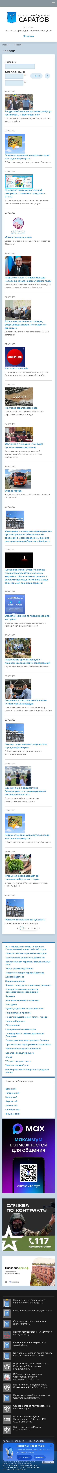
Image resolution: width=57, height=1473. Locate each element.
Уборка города (13, 491)
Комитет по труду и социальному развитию (28, 985)
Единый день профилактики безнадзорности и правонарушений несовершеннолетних (25, 791)
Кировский (11, 1101)
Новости (18, 45)
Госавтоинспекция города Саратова (24, 972)
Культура (10, 996)
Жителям (28, 36)
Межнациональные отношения (21, 1000)
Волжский (10, 1089)
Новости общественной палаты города (26, 1017)
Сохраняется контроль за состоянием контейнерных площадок (26, 702)
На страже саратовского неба (21, 408)
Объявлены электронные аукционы (25, 919)
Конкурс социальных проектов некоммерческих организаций (21, 990)
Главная (6, 45)
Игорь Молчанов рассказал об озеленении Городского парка (22, 877)
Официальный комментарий (20, 1029)
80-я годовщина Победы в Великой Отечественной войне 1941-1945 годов (25, 948)
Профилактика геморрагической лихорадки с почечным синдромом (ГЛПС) (25, 193)
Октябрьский (12, 1109)
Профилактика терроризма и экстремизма (28, 1044)
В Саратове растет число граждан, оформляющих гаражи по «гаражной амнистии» (25, 324)
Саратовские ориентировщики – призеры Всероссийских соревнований (27, 661)
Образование (12, 1025)
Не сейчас (39, 1457)
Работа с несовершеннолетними (23, 1048)
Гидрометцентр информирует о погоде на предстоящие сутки (27, 157)
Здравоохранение (15, 981)
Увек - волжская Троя (16, 1065)
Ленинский (11, 1105)
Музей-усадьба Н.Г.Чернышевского (24, 1008)
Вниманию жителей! (16, 368)
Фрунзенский (12, 1114)
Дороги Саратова (14, 977)
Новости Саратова (15, 1021)
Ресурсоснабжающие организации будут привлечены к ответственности (28, 113)
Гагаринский (12, 1093)
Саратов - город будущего (19, 1053)
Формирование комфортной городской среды (27, 1070)
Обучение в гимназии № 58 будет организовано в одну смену (24, 446)
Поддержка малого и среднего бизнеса (27, 1040)
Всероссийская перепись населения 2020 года (27, 963)
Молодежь (11, 1004)
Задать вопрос (24, 1457)
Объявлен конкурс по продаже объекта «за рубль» (27, 617)
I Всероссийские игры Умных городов (26, 953)
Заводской (11, 1097)
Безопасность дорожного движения (25, 957)
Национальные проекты (18, 1012)
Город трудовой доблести (19, 968)
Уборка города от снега (18, 1061)
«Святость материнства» (18, 237)
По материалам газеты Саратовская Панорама (24, 1034)
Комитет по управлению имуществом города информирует (26, 746)
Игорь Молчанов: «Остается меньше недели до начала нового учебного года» (28, 279)
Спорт (8, 1057)
